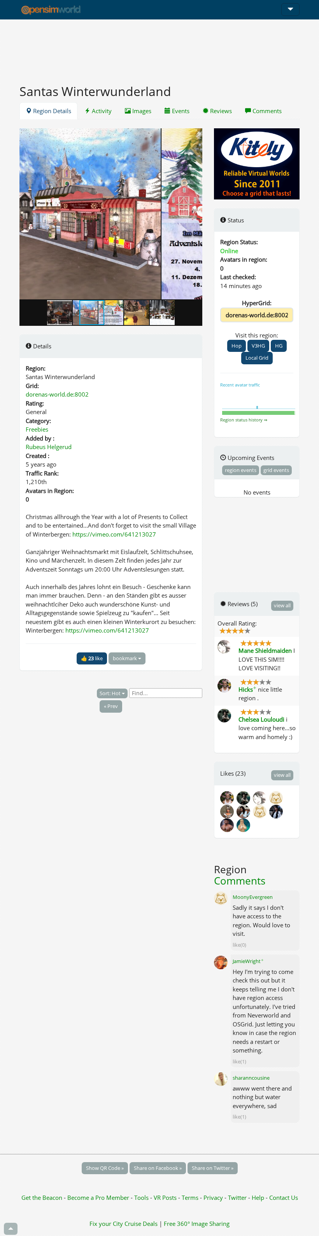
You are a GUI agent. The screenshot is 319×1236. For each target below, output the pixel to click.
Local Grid (256, 357)
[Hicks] (228, 797)
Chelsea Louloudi (261, 719)
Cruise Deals (141, 1223)
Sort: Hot (111, 693)
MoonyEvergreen (253, 896)
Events (179, 111)
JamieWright (248, 961)
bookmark (125, 658)
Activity (101, 111)
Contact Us (283, 1197)
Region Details (51, 111)
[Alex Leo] (228, 824)
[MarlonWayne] (276, 797)
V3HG (258, 345)
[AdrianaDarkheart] (276, 811)
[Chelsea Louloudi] (245, 797)
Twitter (237, 1197)
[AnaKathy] (245, 811)
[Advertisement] (159, 47)
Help (258, 1197)
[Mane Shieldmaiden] (261, 797)
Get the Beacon (41, 1197)
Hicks (247, 689)
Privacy (213, 1197)
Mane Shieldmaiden (265, 650)
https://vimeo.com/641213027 (114, 534)
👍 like (92, 658)
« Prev (111, 706)
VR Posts (166, 1197)
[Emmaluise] (244, 824)
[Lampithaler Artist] (228, 811)
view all (282, 605)
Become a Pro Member (99, 1197)
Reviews (220, 111)
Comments (266, 111)
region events (240, 470)
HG (278, 345)
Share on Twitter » (212, 1167)
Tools (142, 1197)
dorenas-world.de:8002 (57, 394)
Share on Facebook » (158, 1167)
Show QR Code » (105, 1167)
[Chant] (261, 811)
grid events (276, 470)
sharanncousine (251, 1077)
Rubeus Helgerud (49, 447)
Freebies (37, 429)
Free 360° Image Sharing (197, 1223)
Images (141, 111)
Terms (191, 1197)
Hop (236, 345)
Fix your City (106, 1223)
